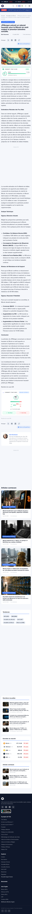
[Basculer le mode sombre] (25, 6)
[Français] (19, 6)
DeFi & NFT (20, 619)
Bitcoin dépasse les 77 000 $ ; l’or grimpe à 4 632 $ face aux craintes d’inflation (18, 729)
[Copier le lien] (19, 40)
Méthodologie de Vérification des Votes (10, 837)
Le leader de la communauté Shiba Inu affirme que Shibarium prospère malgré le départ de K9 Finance (19, 717)
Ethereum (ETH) (5, 891)
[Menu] (29, 6)
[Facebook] (11, 40)
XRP (2, 896)
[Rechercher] (13, 6)
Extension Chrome (5, 862)
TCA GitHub (4, 819)
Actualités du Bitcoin (11, 15)
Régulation (3, 874)
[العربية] (22, 6)
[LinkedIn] (9, 807)
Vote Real (10, 412)
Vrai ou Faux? (4, 834)
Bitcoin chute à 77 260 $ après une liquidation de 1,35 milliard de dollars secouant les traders (19, 783)
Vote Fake (23, 412)
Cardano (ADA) (4, 899)
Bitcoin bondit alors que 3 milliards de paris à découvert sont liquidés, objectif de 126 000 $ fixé (15, 512)
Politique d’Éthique (5, 846)
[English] (17, 6)
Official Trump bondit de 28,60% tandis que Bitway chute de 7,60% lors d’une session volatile (19, 710)
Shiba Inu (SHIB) (20, 622)
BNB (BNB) (14, 616)
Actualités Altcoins (5, 866)
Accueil (3, 15)
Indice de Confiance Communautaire (10, 839)
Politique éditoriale (5, 829)
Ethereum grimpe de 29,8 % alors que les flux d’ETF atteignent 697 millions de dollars (19, 704)
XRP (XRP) (6, 616)
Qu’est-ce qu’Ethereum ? (7, 822)
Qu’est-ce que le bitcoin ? (7, 824)
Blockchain (3, 871)
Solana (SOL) (4, 894)
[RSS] (13, 807)
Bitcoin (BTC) (4, 889)
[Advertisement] (16, 165)
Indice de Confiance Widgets (8, 842)
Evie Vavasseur (13, 434)
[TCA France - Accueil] (2, 6)
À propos (3, 827)
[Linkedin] (15, 40)
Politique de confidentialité (7, 832)
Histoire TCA (4, 849)
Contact (3, 856)
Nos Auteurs (4, 859)
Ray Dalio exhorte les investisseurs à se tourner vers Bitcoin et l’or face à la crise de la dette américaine (15, 598)
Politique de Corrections (7, 844)
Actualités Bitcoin (5, 864)
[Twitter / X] (2, 807)
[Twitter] (8, 40)
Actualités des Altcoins (9, 619)
